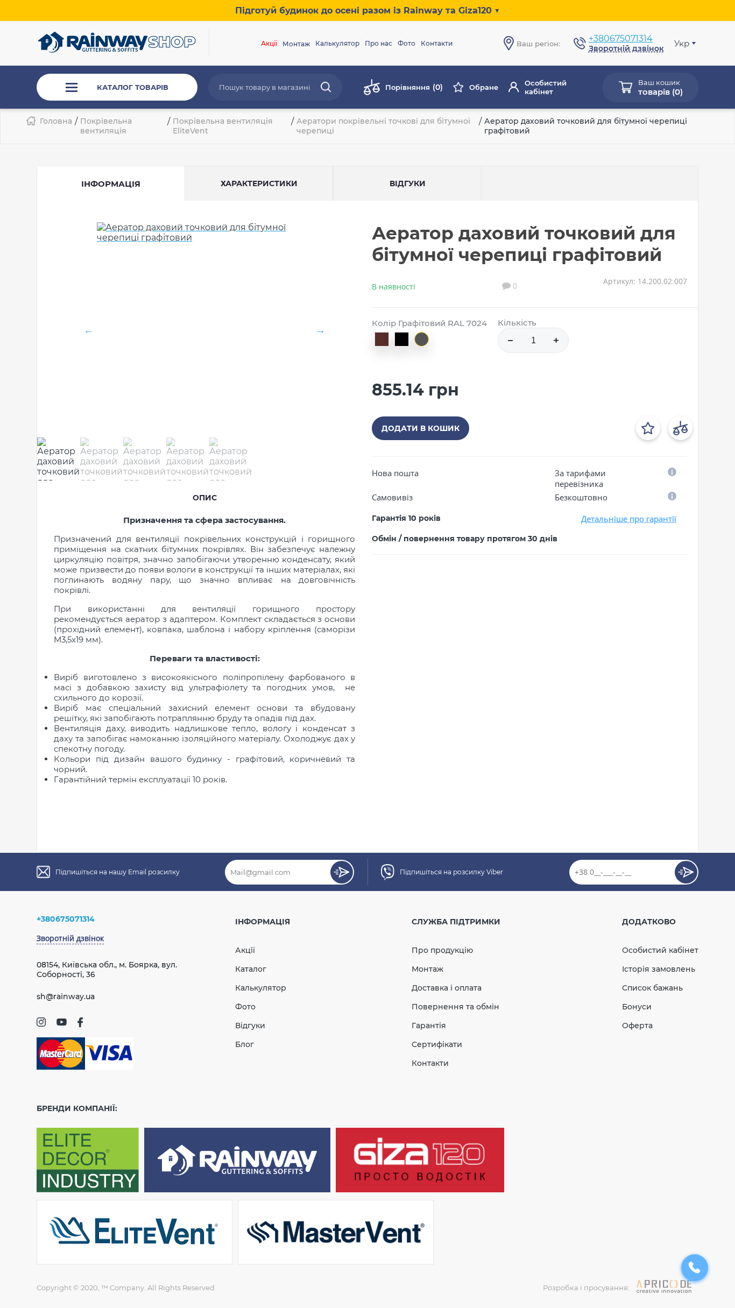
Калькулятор (337, 43)
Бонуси (637, 1007)
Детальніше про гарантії (628, 518)
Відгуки (250, 1025)
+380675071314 (621, 38)
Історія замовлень (658, 969)
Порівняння (414, 87)
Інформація (110, 184)
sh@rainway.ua (66, 996)
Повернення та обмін (455, 1007)
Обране (483, 87)
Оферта (637, 1025)
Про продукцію (442, 950)
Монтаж (427, 969)
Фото (406, 43)
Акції (269, 43)
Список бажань (652, 988)
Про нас (378, 43)
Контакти (437, 43)
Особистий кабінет (546, 87)
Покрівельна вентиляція (106, 126)
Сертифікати (437, 1044)
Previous (88, 329)
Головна (56, 121)
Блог (244, 1044)
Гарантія (429, 1025)
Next (320, 329)
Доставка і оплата (447, 988)
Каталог (250, 969)
